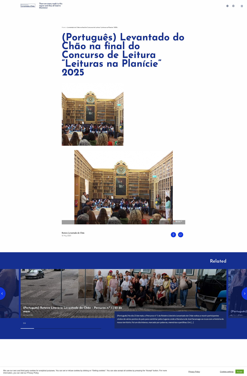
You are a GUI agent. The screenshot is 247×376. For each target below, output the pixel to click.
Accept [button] (239, 371)
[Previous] (65, 185)
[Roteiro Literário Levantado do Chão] (28, 6)
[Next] (182, 185)
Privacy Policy (194, 371)
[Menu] (241, 6)
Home (64, 27)
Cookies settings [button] (226, 371)
